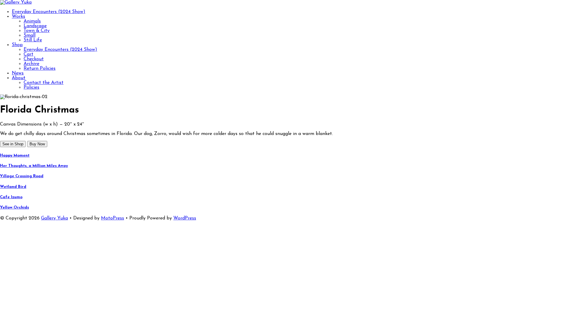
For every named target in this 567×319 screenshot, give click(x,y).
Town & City (37, 30)
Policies (31, 87)
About (18, 78)
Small (29, 35)
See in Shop (12, 144)
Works (18, 16)
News (18, 73)
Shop (17, 45)
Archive (31, 63)
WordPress (184, 218)
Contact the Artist (43, 82)
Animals (32, 21)
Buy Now (37, 144)
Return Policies (40, 68)
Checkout (34, 59)
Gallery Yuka (54, 218)
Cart (28, 54)
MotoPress (112, 218)
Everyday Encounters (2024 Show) (48, 11)
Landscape (35, 26)
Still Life (33, 40)
